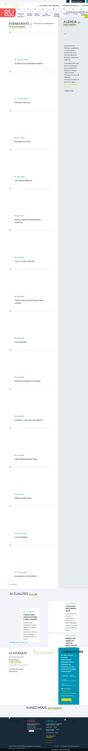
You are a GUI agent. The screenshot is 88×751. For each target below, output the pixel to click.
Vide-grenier (20, 342)
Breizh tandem (75, 746)
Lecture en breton (23, 181)
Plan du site (17, 746)
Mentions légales (27, 746)
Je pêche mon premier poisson (29, 64)
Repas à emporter (23, 498)
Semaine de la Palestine (25, 576)
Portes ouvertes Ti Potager (27, 381)
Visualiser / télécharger (18, 665)
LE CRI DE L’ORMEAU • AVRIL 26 (71, 84)
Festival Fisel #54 (22, 103)
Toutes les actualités (18, 642)
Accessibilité (36, 746)
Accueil (11, 746)
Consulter (68, 91)
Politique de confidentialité (16, 748)
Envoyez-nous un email (34, 729)
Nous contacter (77, 1)
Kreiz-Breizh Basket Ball (26, 459)
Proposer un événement (44, 23)
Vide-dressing (21, 537)
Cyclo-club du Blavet (25, 261)
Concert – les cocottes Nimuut (29, 420)
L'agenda (13, 584)
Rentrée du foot (22, 142)
